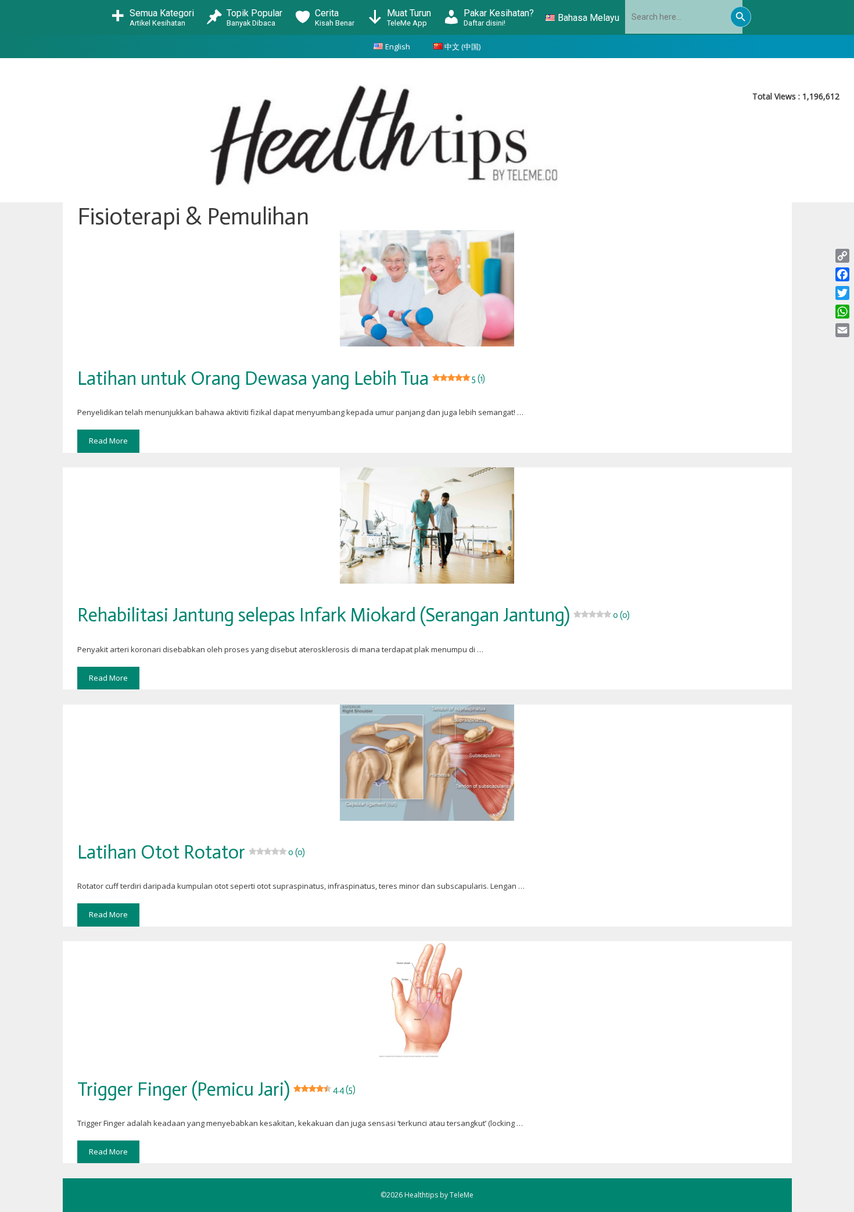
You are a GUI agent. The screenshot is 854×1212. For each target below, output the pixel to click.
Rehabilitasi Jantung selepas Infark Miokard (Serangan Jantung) (353, 615)
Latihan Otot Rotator (191, 852)
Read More (108, 440)
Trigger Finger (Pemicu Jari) (216, 1089)
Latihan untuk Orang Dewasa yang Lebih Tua (281, 378)
